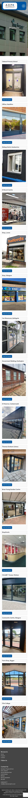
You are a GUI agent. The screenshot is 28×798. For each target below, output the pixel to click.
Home (2, 754)
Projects (3, 756)
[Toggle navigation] (23, 6)
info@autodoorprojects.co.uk (8, 784)
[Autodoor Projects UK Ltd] (10, 6)
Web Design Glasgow (14, 796)
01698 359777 (4, 782)
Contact (3, 757)
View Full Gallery (7, 99)
